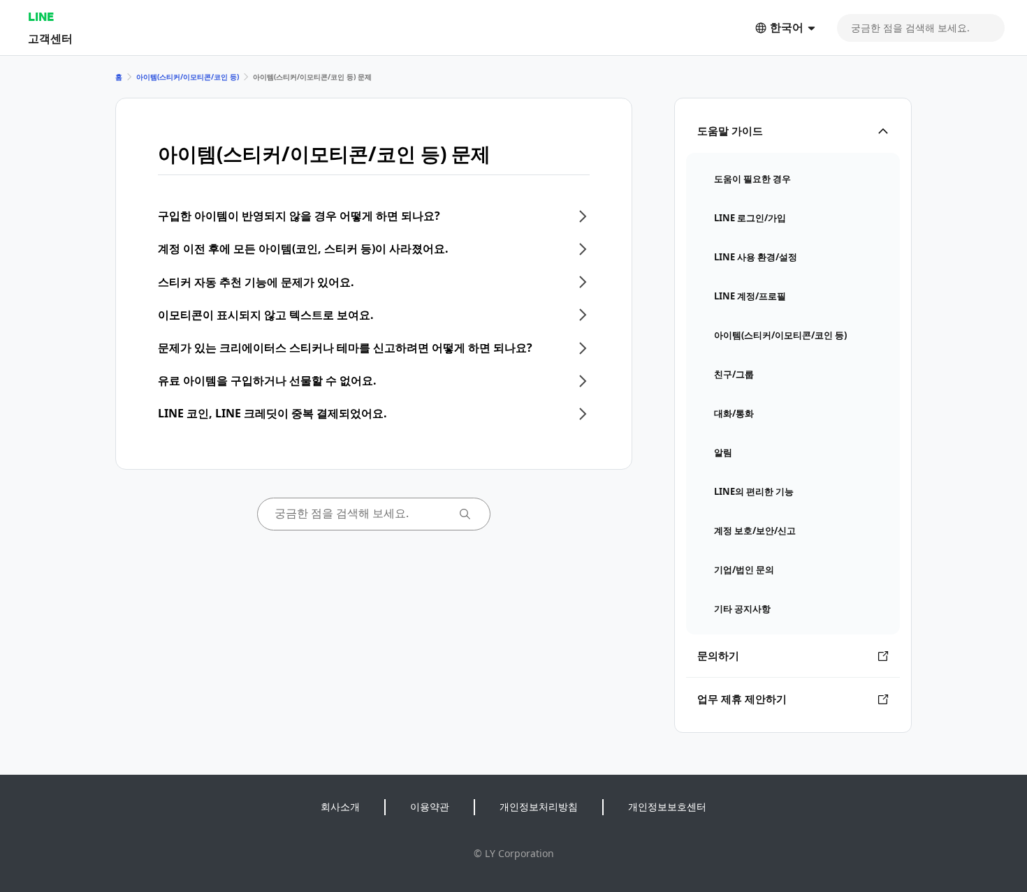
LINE (41, 16)
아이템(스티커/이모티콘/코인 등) (187, 77)
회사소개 (340, 806)
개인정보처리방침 (539, 806)
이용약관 (429, 806)
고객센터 (50, 38)
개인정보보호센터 (667, 806)
